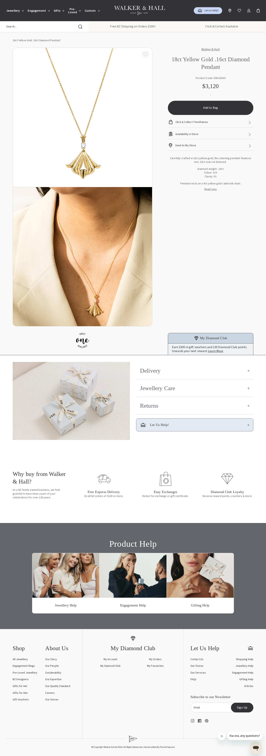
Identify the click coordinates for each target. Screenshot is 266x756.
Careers (50, 693)
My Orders (155, 659)
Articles (248, 686)
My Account (110, 659)
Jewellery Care (157, 388)
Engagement (37, 10)
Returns (149, 405)
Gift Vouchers (21, 700)
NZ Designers (21, 679)
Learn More (215, 351)
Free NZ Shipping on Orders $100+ (133, 26)
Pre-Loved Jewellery (25, 673)
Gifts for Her (20, 686)
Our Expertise (53, 679)
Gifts (57, 10)
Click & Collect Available (221, 26)
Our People (52, 666)
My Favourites (155, 666)
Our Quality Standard (57, 686)
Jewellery (13, 10)
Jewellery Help (244, 666)
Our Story (51, 659)
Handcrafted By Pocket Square (159, 747)
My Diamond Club (110, 666)
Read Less (210, 189)
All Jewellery (20, 659)
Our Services (198, 673)
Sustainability (53, 673)
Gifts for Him (20, 693)
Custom (90, 10)
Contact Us (196, 659)
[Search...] (80, 26)
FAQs (193, 679)
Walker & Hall (210, 50)
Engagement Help (242, 673)
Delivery (150, 370)
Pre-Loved (72, 11)
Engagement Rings (24, 666)
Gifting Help (246, 679)
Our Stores (51, 700)
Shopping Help (244, 659)
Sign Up (242, 707)
